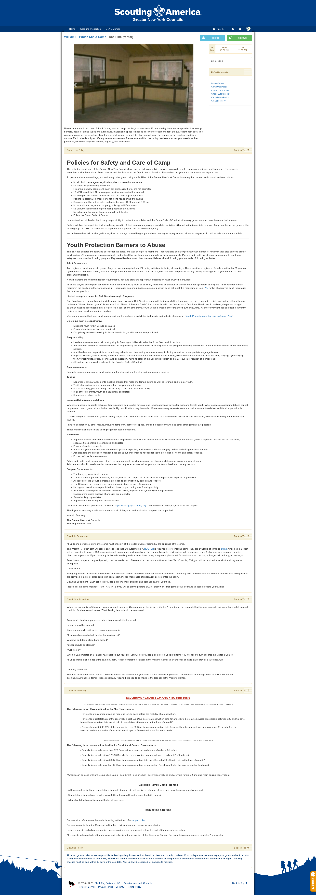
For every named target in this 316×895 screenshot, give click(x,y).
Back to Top (240, 150)
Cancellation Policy (220, 97)
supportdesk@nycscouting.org (131, 505)
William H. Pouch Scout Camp (85, 37)
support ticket (138, 820)
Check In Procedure (220, 90)
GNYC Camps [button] (113, 29)
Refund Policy (134, 886)
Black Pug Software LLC (107, 883)
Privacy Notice (105, 886)
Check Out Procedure (221, 94)
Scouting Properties (90, 29)
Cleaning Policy (218, 101)
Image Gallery (217, 83)
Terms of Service (87, 886)
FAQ (206, 288)
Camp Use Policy (219, 87)
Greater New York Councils (138, 883)
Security (120, 886)
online (224, 548)
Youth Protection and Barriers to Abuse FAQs (209, 316)
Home (72, 29)
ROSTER (149, 548)
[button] (220, 28)
